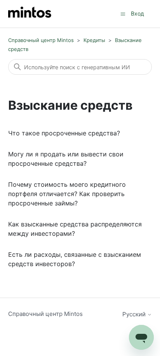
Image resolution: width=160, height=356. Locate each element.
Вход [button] (137, 13)
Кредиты (94, 40)
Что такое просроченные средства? (64, 133)
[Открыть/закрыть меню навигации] (122, 13)
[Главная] (29, 14)
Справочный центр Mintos (41, 40)
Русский (134, 314)
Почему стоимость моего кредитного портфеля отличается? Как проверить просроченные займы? (67, 194)
